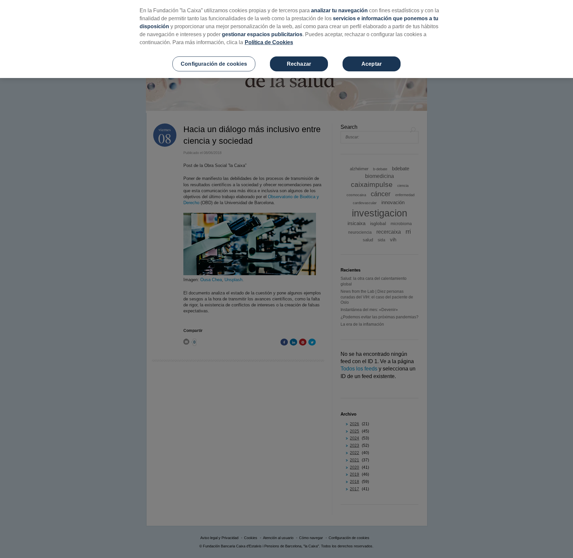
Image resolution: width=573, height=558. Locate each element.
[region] (286, 39)
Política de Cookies (269, 42)
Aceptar (371, 64)
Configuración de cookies (214, 64)
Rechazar (299, 64)
